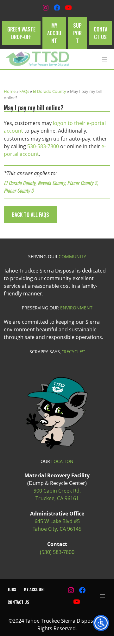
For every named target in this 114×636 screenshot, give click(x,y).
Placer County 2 (82, 183)
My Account (54, 33)
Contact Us (100, 33)
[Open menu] (104, 59)
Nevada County (51, 183)
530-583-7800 (43, 146)
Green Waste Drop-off (21, 33)
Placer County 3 (19, 190)
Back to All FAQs (30, 214)
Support (77, 33)
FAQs (24, 91)
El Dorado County (49, 91)
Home (10, 91)
